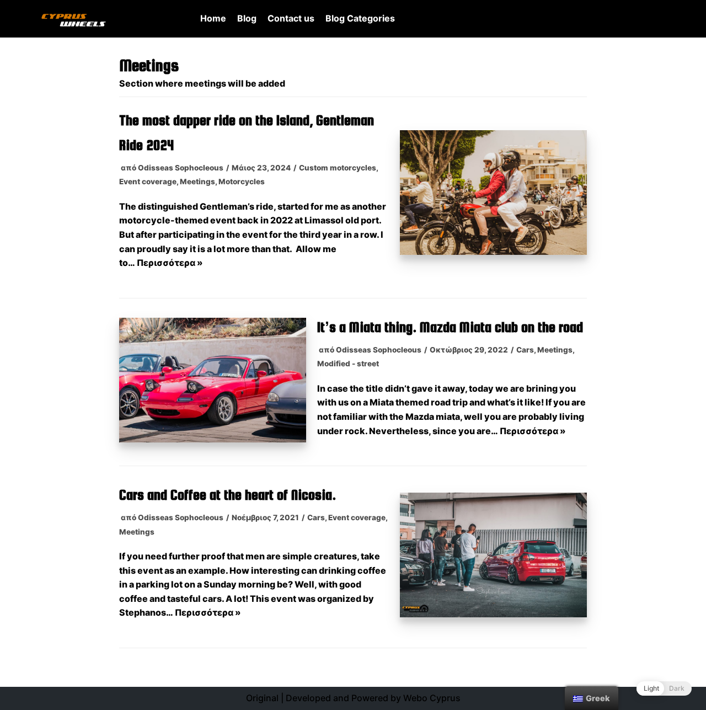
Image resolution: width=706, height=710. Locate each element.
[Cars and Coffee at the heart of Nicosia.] (493, 614)
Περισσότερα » (170, 262)
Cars (525, 349)
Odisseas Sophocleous (180, 167)
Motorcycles (241, 181)
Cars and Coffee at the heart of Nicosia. (227, 495)
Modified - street (348, 363)
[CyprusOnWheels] (74, 19)
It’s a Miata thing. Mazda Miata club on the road (450, 327)
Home (213, 18)
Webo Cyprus (432, 697)
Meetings (197, 181)
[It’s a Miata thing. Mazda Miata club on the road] (212, 439)
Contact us (291, 18)
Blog (246, 18)
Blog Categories (360, 18)
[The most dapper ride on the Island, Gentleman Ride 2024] (493, 251)
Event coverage (147, 181)
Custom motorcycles (337, 167)
